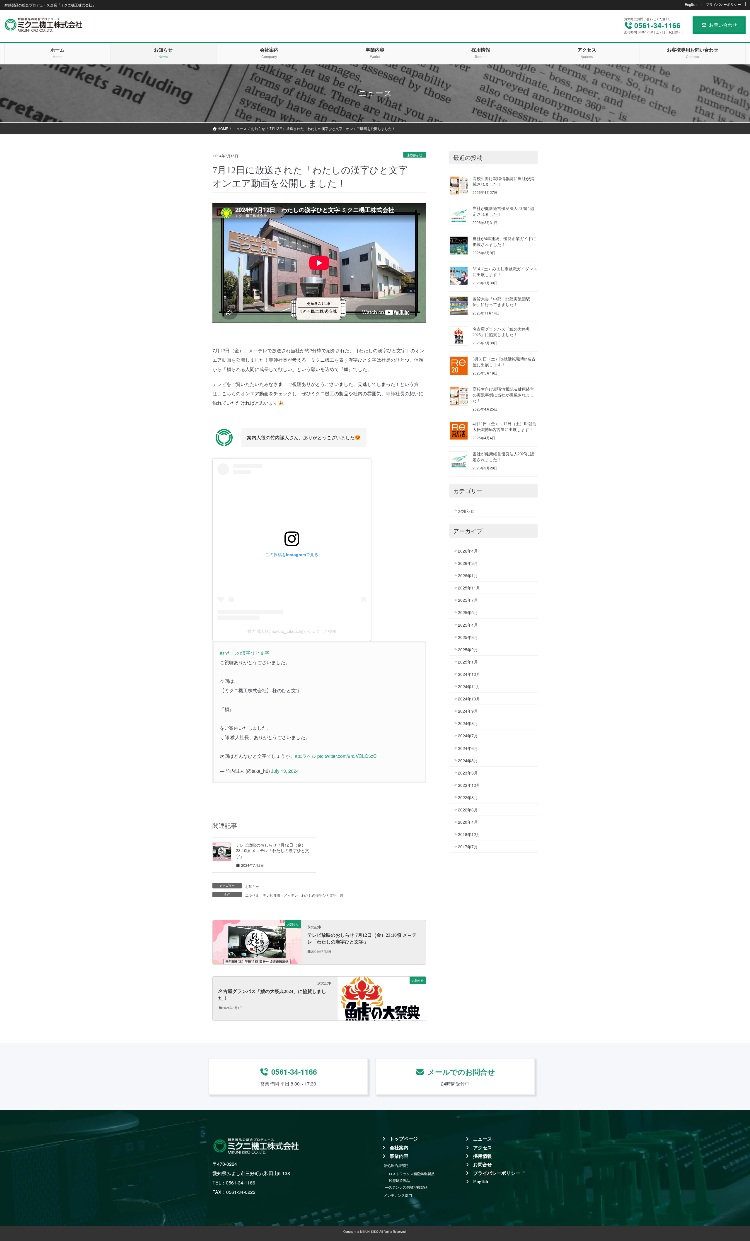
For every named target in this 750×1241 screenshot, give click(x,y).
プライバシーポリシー (723, 4)
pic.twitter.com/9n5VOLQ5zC (347, 756)
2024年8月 (468, 723)
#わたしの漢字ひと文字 (244, 652)
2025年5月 (468, 612)
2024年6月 (468, 748)
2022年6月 (468, 810)
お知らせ (414, 155)
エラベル (252, 895)
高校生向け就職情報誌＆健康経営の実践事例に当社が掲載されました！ (503, 395)
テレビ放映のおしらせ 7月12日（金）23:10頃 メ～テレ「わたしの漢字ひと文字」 (272, 850)
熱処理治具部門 (396, 1165)
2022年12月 (469, 785)
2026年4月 (468, 551)
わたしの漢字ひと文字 (319, 895)
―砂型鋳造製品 (397, 1180)
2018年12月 (469, 834)
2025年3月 (468, 637)
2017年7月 (468, 846)
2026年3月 (468, 563)
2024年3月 (468, 760)
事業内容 (399, 1156)
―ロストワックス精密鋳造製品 (409, 1173)
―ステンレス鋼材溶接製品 (406, 1186)
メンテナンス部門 (398, 1195)
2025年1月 (468, 662)
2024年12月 (469, 674)
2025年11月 (469, 588)
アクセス (482, 1147)
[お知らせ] (257, 942)
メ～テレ (291, 895)
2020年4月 (468, 822)
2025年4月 (468, 625)
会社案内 (399, 1147)
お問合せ (482, 1164)
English (691, 4)
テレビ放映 (271, 895)
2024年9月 (468, 711)
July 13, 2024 (285, 770)
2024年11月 (469, 686)
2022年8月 (468, 797)
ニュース (482, 1138)
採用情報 (482, 1156)
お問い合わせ (723, 24)
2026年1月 (468, 575)
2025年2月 (468, 649)
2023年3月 (468, 773)
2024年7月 (468, 736)
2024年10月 (469, 699)
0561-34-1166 (294, 1071)
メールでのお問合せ (461, 1071)
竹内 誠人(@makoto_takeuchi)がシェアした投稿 (291, 631)
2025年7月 (468, 600)
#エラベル (305, 756)
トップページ (404, 1138)
